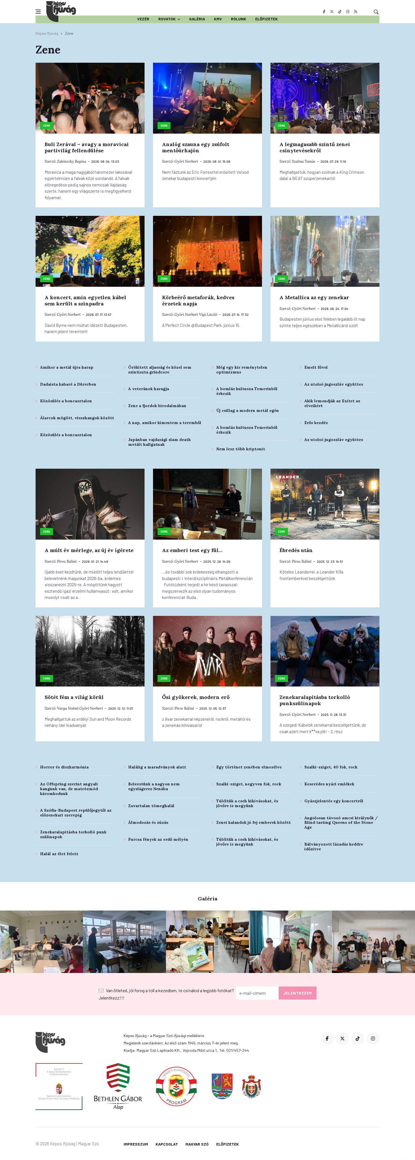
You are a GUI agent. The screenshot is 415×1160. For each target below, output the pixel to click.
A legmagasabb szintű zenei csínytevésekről (314, 147)
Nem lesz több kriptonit (240, 448)
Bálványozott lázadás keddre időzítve (333, 846)
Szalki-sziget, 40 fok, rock (330, 767)
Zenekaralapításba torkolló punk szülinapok (73, 834)
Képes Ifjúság (47, 33)
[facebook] (324, 11)
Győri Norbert (186, 161)
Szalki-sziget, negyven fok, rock (248, 784)
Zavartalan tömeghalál (151, 805)
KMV (218, 18)
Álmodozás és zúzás (148, 822)
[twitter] (332, 11)
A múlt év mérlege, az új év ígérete (89, 550)
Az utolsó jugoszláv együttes (333, 384)
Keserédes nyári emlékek (329, 784)
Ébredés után (296, 550)
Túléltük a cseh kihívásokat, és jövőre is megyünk (247, 803)
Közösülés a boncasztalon (66, 400)
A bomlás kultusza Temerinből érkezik (247, 391)
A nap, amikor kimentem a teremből (164, 422)
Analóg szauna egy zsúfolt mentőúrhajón (195, 147)
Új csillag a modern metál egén (247, 410)
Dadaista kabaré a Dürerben (68, 384)
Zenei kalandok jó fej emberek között (253, 822)
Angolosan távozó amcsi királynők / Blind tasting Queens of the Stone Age (341, 822)
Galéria (197, 18)
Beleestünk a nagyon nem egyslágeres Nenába (154, 786)
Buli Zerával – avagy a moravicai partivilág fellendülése (87, 147)
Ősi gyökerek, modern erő (196, 697)
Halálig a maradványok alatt (157, 767)
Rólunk (238, 18)
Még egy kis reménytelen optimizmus (241, 370)
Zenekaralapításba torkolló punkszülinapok (314, 700)
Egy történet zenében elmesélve (249, 767)
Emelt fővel (316, 367)
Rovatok (167, 18)
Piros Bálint (67, 561)
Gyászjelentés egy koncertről (333, 800)
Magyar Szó (197, 1144)
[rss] (355, 11)
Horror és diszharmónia (64, 767)
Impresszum (136, 1144)
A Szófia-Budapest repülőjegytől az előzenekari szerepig (76, 813)
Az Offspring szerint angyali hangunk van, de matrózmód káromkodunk (69, 788)
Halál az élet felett (59, 853)
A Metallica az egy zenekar (314, 297)
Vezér (143, 18)
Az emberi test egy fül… (192, 550)
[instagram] (348, 11)
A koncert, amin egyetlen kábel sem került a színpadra (85, 300)
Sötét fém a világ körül (74, 697)
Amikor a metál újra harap (66, 367)
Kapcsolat (167, 1144)
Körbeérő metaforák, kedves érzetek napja (198, 300)
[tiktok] (340, 11)
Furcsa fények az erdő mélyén (158, 839)
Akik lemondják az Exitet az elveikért (332, 403)
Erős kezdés (316, 422)
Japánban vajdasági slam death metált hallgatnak (159, 442)
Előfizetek (266, 18)
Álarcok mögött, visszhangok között (77, 417)
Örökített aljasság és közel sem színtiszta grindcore (159, 370)
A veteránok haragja (148, 388)
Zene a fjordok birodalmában (157, 405)
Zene (46, 125)
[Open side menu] (38, 11)
